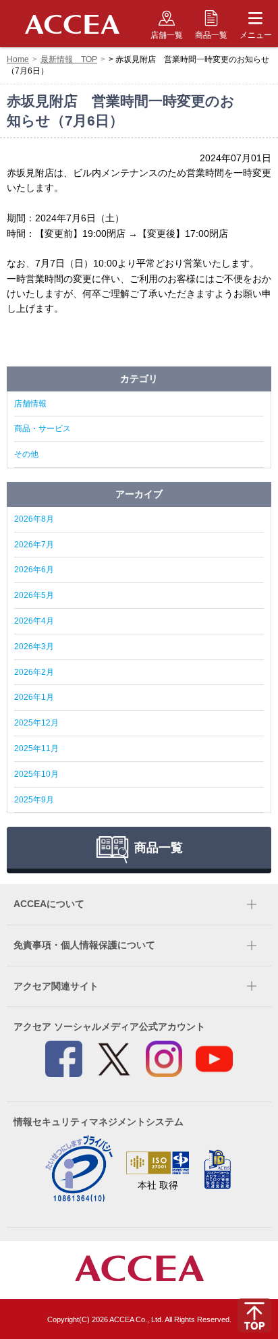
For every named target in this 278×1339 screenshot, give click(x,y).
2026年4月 (34, 621)
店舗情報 (30, 403)
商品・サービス (42, 428)
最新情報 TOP (68, 59)
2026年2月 (34, 672)
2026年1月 (34, 697)
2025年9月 (34, 799)
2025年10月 (36, 774)
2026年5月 (34, 595)
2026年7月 (34, 544)
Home (18, 59)
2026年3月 (34, 646)
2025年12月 (36, 723)
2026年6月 (34, 569)
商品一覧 (211, 35)
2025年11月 (36, 748)
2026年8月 (34, 519)
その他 (26, 454)
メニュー (256, 35)
